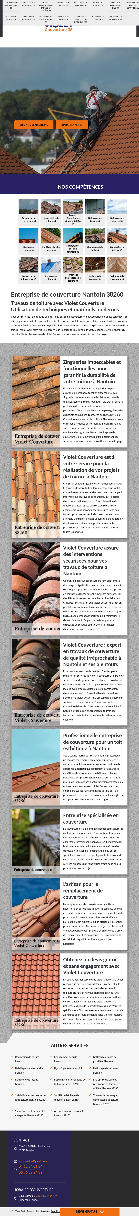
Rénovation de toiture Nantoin (27, 1059)
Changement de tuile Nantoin (65, 1059)
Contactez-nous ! (72, 125)
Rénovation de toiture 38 (28, 18)
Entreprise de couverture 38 (11, 5)
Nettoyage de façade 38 (63, 4)
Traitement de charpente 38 (115, 18)
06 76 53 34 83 (30, 1173)
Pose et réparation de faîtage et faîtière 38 (46, 7)
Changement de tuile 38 (11, 18)
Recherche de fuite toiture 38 (46, 19)
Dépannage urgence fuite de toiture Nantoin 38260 (70, 1082)
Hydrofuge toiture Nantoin (68, 1068)
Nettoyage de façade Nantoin (26, 1082)
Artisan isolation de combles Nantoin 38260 (69, 1113)
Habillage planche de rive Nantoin (29, 1070)
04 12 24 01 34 (30, 1167)
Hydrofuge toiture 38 (98, 4)
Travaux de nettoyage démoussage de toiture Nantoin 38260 (105, 1100)
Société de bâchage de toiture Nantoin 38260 (66, 1097)
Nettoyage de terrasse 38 (80, 4)
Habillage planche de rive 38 (115, 5)
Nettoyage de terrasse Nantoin (105, 1070)
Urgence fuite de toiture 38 (28, 4)
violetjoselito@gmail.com (33, 1161)
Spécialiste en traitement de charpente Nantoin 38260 (30, 1113)
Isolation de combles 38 (98, 18)
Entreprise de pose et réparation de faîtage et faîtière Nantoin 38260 (106, 1084)
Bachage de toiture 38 (63, 18)
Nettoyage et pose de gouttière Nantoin (105, 1059)
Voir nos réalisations (33, 125)
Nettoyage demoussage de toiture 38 (80, 19)
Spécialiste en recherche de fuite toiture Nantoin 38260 (30, 1097)
